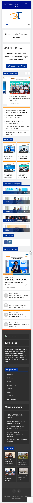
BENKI (10, 322)
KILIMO (9, 381)
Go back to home (16, 66)
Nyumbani (9, 34)
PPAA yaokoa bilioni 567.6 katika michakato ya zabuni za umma (9, 463)
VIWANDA (10, 395)
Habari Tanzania (10, 92)
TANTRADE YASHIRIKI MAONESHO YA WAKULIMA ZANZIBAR (12, 4)
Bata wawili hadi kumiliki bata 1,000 (22, 477)
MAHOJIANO (9, 456)
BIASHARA (15, 322)
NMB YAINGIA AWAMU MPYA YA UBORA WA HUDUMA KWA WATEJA (9, 158)
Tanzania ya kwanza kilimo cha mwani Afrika (23, 462)
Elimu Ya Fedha (11, 399)
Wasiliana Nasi (24, 496)
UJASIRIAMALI (11, 385)
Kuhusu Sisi (15, 496)
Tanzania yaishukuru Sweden (8, 478)
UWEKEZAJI (10, 388)
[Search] (29, 25)
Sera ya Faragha (16, 498)
